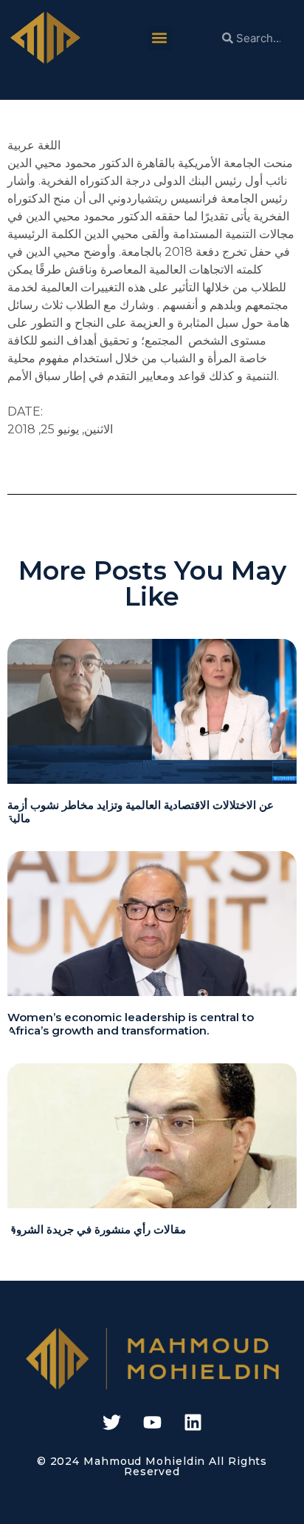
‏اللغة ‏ (48, 145)
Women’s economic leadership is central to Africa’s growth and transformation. (130, 1023)
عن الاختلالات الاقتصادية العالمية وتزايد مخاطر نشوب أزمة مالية (140, 811)
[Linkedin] (192, 1422)
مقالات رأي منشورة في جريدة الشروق (96, 1229)
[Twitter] (111, 1422)
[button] (160, 38)
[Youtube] (152, 1422)
